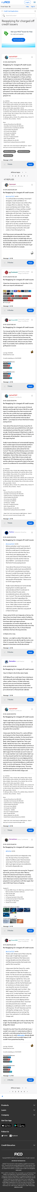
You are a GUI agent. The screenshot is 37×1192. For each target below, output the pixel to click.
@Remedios (21, 1035)
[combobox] (18, 16)
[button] (32, 56)
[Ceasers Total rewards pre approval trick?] (22, 172)
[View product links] (34, 1105)
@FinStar (8, 851)
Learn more (18, 1170)
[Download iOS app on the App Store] (6, 1125)
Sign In (32, 6)
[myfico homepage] (5, 2)
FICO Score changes (9, 151)
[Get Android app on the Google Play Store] (19, 1125)
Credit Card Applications (11, 11)
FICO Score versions (24, 151)
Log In (27, 2)
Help (27, 6)
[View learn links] (34, 1110)
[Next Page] (27, 176)
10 (9, 1076)
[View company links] (34, 1115)
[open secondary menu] (34, 2)
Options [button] (35, 11)
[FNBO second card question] (25, 172)
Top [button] (2, 1096)
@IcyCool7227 (10, 196)
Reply (30, 164)
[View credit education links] (34, 1145)
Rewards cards (8, 155)
